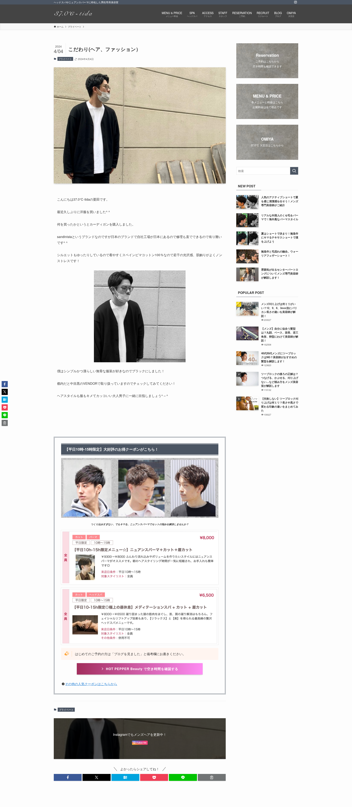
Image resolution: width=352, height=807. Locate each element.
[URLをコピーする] (212, 777)
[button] (68, 777)
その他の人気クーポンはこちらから (91, 683)
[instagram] (295, 2)
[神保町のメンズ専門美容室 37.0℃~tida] (73, 14)
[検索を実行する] (294, 171)
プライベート (65, 58)
